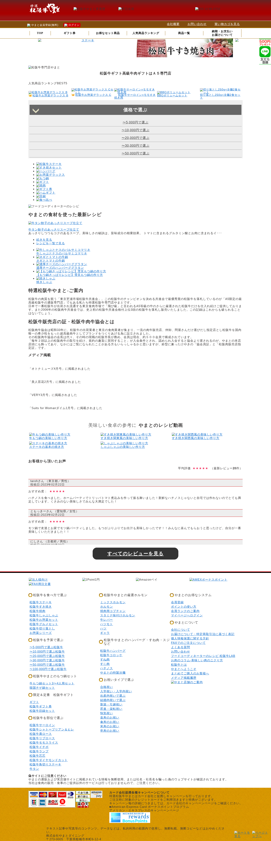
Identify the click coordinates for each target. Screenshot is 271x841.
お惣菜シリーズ (41, 632)
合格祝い (106, 687)
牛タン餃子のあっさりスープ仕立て (53, 229)
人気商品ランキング (146, 33)
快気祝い (106, 713)
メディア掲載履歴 (183, 677)
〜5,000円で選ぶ (135, 122)
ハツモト (106, 624)
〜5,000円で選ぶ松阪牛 (46, 647)
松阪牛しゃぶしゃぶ (44, 615)
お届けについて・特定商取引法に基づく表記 (202, 634)
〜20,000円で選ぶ (135, 138)
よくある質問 (180, 647)
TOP (40, 33)
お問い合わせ (197, 24)
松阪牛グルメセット (44, 624)
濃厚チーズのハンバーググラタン (60, 267)
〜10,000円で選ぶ (135, 130)
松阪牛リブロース (42, 738)
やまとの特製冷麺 (113, 672)
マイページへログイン (187, 615)
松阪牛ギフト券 (41, 706)
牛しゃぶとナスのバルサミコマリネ (61, 253)
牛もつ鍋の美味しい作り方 (48, 438)
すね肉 (105, 659)
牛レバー (106, 619)
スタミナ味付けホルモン (117, 615)
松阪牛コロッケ (111, 655)
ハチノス (106, 668)
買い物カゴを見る (227, 24)
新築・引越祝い (111, 704)
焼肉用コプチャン (113, 611)
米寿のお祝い (109, 726)
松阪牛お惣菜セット (44, 619)
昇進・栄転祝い (111, 708)
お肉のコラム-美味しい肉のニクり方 (197, 660)
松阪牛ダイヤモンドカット (49, 760)
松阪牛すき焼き (41, 606)
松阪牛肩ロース (41, 733)
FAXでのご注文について (188, 642)
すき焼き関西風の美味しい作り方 (195, 438)
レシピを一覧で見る (50, 243)
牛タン (34, 768)
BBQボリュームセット (172, 95)
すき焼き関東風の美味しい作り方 (124, 438)
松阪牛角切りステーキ (45, 764)
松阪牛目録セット (42, 710)
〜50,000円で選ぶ (135, 153)
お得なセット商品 (108, 33)
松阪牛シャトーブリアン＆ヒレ (52, 729)
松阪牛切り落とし (42, 628)
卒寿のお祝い (109, 730)
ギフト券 (70, 33)
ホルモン (106, 606)
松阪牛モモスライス (44, 742)
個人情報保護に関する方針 (190, 638)
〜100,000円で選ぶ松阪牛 (48, 669)
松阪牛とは (179, 664)
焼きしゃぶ (44, 282)
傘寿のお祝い (109, 722)
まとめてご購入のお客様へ (190, 673)
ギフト (34, 702)
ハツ (103, 628)
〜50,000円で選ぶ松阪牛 (47, 664)
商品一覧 (184, 33)
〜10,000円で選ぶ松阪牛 (47, 651)
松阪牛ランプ (39, 751)
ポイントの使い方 (183, 606)
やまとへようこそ (183, 669)
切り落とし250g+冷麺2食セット (220, 96)
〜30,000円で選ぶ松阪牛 (47, 660)
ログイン (73, 24)
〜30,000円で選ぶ (135, 145)
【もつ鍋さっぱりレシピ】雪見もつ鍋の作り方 (69, 274)
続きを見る (44, 239)
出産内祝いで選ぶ (113, 695)
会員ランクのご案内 (185, 611)
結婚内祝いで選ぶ (113, 700)
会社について (180, 629)
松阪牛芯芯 (37, 755)
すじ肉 (105, 663)
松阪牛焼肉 (37, 611)
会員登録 (177, 602)
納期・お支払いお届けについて (222, 33)
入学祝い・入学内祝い (116, 691)
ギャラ (105, 632)
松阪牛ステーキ (41, 602)
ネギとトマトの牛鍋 (50, 260)
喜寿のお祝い (109, 717)
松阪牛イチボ (39, 747)
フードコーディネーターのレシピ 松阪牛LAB (203, 656)
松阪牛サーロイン (42, 725)
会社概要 (173, 24)
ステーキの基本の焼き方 (46, 446)
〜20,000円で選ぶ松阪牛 (47, 656)
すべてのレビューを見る (135, 553)
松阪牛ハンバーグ (113, 650)
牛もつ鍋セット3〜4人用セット (52, 683)
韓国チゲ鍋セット (42, 687)
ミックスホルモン (113, 602)
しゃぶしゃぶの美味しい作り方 (123, 446)
